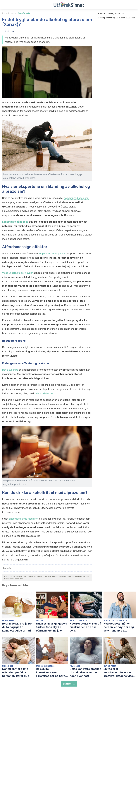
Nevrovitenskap (9, 13)
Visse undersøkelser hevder (17, 272)
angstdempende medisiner (23, 518)
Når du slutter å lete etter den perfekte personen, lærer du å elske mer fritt (16, 672)
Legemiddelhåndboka (15, 221)
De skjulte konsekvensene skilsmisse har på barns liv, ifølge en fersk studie (52, 672)
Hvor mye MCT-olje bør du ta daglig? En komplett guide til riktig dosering (17, 627)
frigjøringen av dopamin (51, 253)
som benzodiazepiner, (76, 198)
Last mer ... (69, 683)
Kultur (39, 621)
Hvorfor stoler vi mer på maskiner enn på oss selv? (85, 627)
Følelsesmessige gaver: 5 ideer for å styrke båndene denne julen (51, 627)
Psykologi (75, 666)
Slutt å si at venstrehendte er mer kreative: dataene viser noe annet (119, 672)
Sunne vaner (8, 621)
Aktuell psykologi (79, 621)
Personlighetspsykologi (116, 621)
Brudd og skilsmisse (46, 666)
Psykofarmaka (24, 13)
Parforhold (7, 666)
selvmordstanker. (44, 393)
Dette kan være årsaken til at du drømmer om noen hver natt (85, 672)
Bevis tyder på (10, 369)
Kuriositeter (110, 666)
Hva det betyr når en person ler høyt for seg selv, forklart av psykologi (119, 627)
